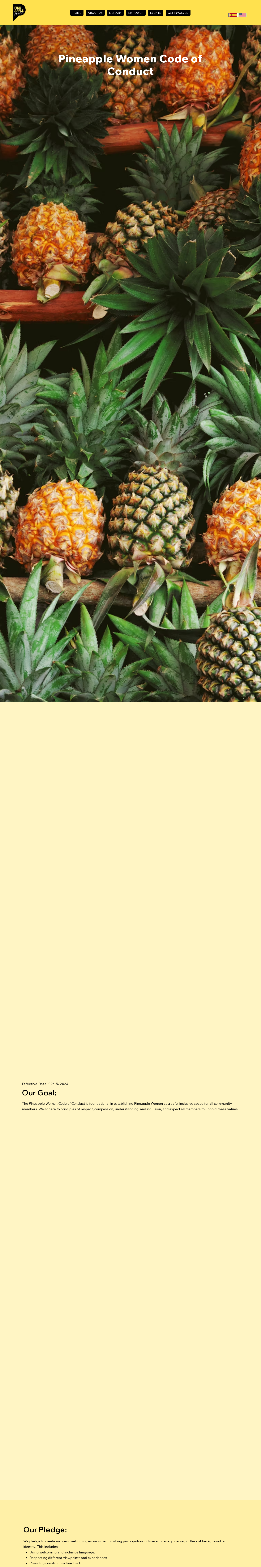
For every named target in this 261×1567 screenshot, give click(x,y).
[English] (242, 15)
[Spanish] (233, 15)
